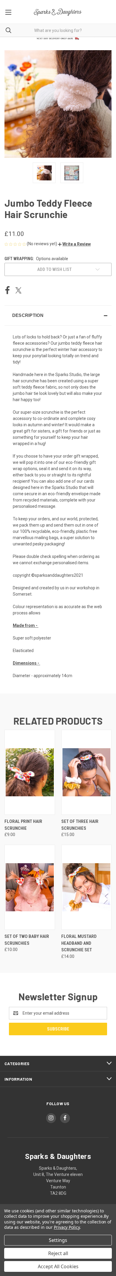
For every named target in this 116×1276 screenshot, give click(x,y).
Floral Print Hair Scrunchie (23, 825)
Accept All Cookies (58, 1266)
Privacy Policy (67, 1227)
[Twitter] (18, 290)
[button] (74, 244)
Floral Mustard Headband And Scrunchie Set (79, 943)
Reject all (58, 1253)
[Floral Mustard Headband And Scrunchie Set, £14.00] (86, 887)
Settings (58, 1240)
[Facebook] (7, 290)
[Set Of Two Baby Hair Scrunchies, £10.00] (30, 887)
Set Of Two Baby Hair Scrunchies (26, 940)
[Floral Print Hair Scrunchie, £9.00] (30, 772)
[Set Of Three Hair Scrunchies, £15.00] (86, 772)
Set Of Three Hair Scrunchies (79, 825)
